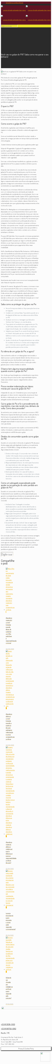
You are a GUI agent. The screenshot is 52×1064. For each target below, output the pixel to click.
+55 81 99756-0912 (8, 1028)
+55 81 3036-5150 (8, 1024)
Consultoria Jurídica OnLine (14, 3)
